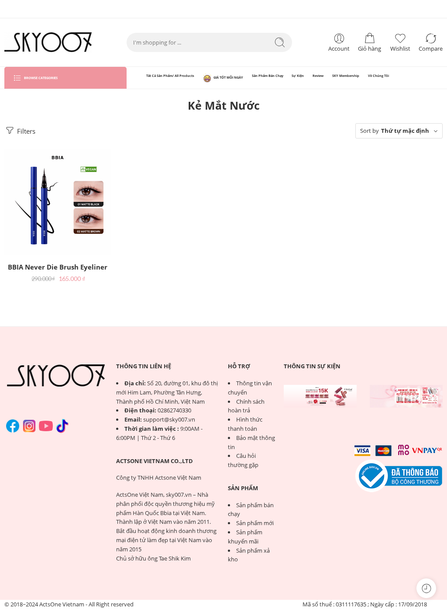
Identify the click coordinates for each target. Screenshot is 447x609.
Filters (25, 131)
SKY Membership (345, 75)
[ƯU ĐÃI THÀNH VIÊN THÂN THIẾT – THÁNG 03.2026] (406, 396)
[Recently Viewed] (426, 588)
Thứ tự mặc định (405, 131)
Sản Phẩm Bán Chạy (267, 75)
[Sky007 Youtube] (46, 426)
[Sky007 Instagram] (29, 426)
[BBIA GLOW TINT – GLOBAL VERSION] (320, 396)
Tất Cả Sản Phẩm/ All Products (170, 75)
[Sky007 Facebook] (12, 426)
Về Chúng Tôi (378, 75)
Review (318, 75)
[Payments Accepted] (399, 475)
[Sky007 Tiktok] (62, 426)
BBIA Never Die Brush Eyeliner (57, 267)
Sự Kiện (298, 75)
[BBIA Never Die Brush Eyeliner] (57, 202)
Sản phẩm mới (255, 523)
